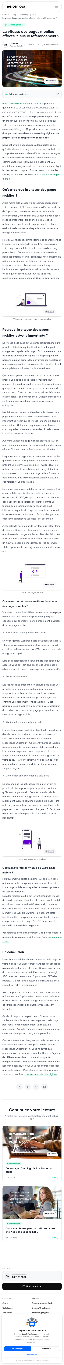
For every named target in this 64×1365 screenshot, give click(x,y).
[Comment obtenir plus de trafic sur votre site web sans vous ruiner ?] (32, 1214)
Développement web (42, 1303)
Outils (5, 1303)
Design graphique (41, 1308)
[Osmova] (16, 6)
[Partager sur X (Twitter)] (19, 1087)
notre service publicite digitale (40, 1074)
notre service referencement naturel (21, 103)
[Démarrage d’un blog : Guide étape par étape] (32, 1154)
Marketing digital (40, 1312)
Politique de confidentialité (25, 1360)
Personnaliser (32, 1354)
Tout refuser (46, 1349)
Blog (15, 15)
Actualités (7, 1312)
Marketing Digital (26, 15)
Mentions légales (43, 1360)
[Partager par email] (44, 1087)
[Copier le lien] (36, 1087)
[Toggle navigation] (56, 6)
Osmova (6, 15)
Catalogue (7, 1308)
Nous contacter (34, 1286)
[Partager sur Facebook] (28, 1087)
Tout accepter (17, 1349)
